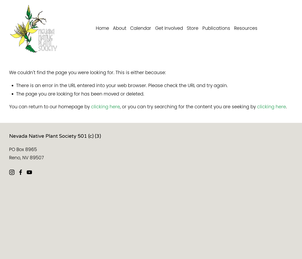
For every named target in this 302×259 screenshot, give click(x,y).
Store (192, 28)
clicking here (105, 106)
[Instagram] (12, 172)
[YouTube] (29, 172)
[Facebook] (20, 172)
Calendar (140, 28)
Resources (245, 28)
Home (102, 28)
